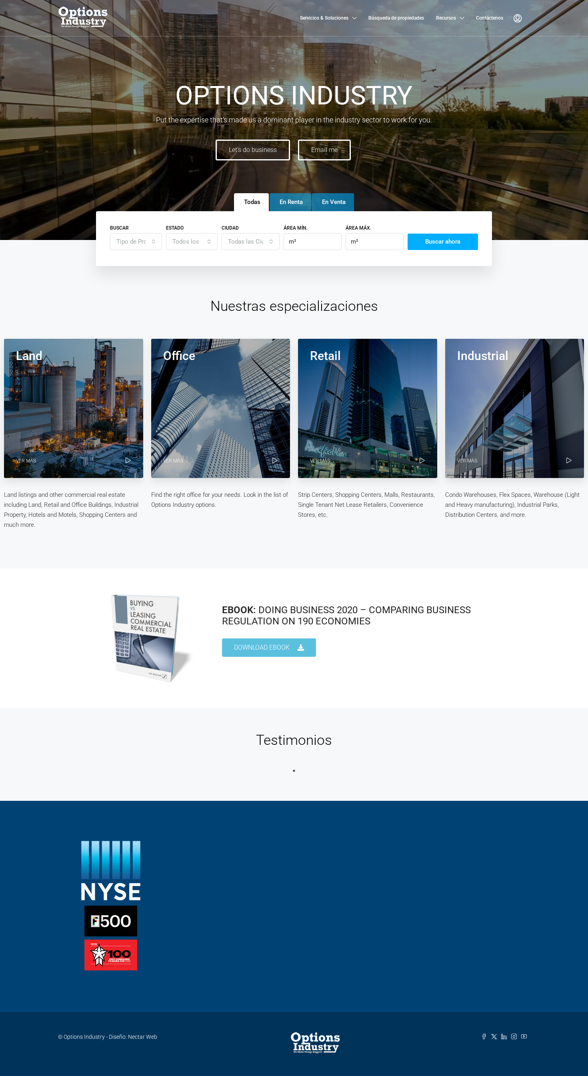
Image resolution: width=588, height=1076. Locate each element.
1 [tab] (294, 771)
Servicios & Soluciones (324, 18)
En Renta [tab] (291, 202)
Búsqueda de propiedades (396, 18)
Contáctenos (489, 18)
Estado (175, 228)
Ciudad (230, 228)
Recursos (446, 18)
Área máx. (358, 228)
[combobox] (136, 241)
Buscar (119, 228)
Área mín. (296, 228)
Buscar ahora (442, 241)
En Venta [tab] (334, 202)
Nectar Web (142, 1037)
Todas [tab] (252, 202)
